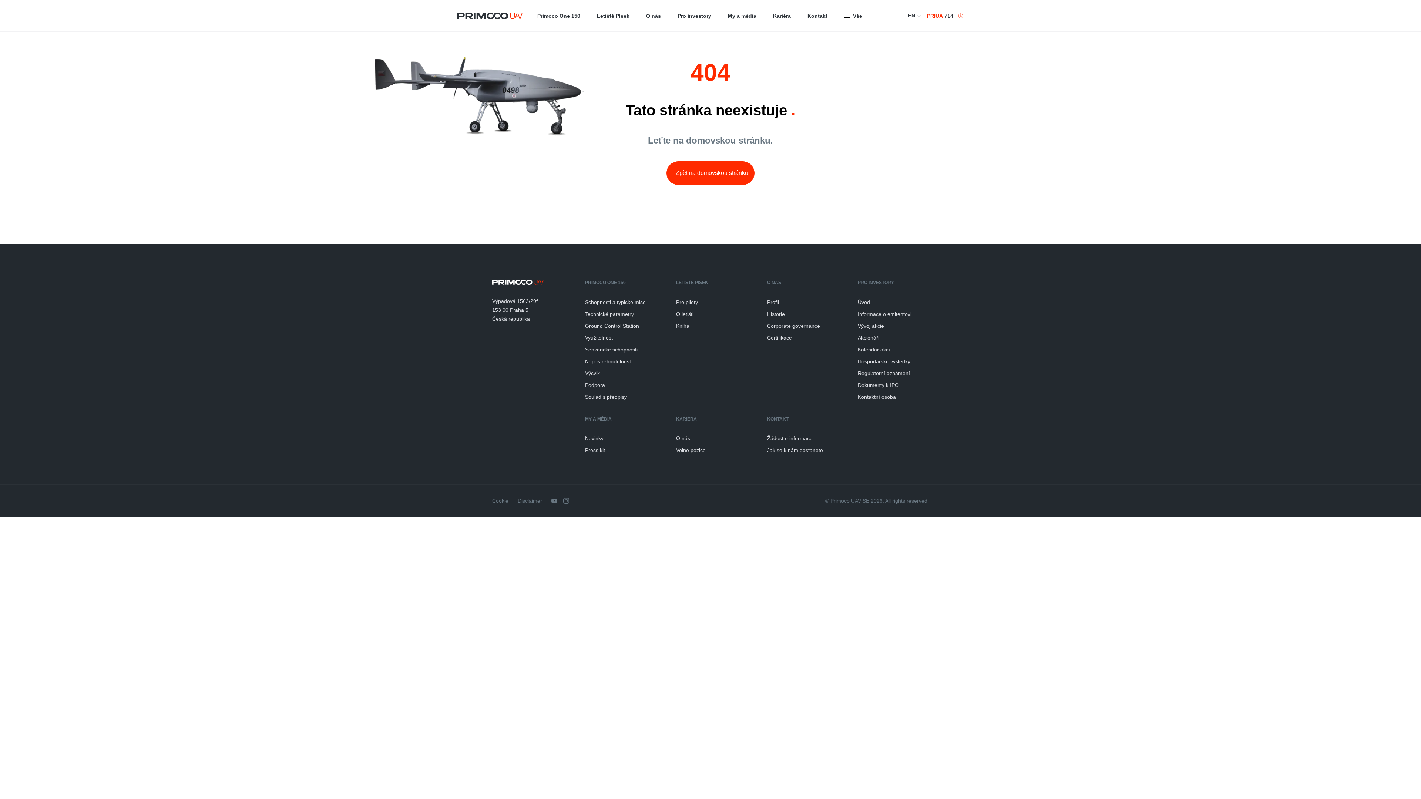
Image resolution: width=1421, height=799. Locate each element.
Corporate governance (793, 326)
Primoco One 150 (558, 16)
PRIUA (935, 16)
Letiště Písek (613, 16)
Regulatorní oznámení (884, 373)
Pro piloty (687, 302)
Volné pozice (691, 450)
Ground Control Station (612, 326)
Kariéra (782, 16)
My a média (742, 16)
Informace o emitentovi (884, 314)
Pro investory (694, 16)
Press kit (595, 450)
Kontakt (817, 16)
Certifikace (779, 338)
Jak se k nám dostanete (795, 450)
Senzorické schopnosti (611, 350)
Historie (776, 314)
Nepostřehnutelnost (608, 361)
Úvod (864, 302)
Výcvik (592, 373)
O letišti (684, 314)
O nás (653, 16)
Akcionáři (868, 338)
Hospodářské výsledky (884, 361)
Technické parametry (609, 314)
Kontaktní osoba (877, 397)
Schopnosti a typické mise (615, 302)
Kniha (682, 326)
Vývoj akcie (871, 326)
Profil (773, 302)
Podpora (595, 385)
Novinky (594, 438)
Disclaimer (530, 501)
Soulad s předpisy (606, 397)
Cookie (500, 501)
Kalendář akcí (874, 350)
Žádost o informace (790, 438)
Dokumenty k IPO (878, 385)
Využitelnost (599, 338)
